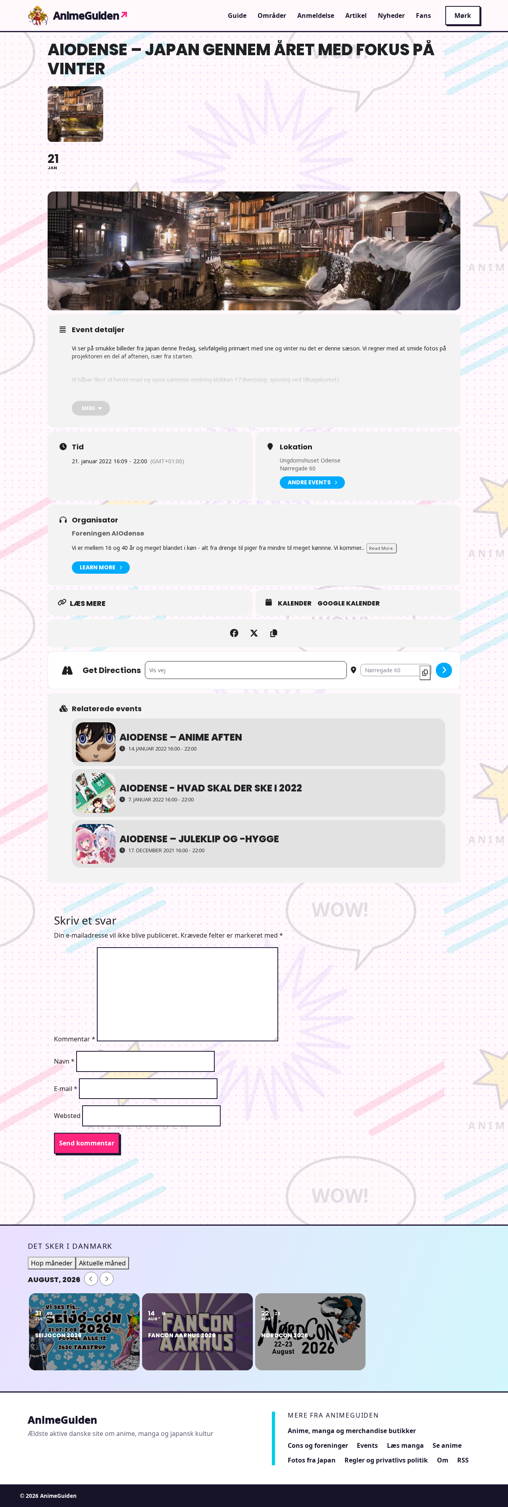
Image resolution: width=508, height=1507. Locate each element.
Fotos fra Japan (312, 1460)
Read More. (381, 548)
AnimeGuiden (91, 15)
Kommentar (74, 1039)
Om (442, 1460)
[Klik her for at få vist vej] (444, 670)
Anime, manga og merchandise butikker (352, 1430)
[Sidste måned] (91, 1279)
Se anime (447, 1445)
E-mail (65, 1088)
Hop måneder (52, 1263)
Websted (67, 1115)
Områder (272, 15)
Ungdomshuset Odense (310, 460)
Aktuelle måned (102, 1263)
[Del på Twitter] (254, 633)
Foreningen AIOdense (108, 533)
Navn (64, 1061)
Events (367, 1445)
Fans (423, 15)
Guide (237, 15)
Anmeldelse (315, 15)
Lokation (296, 447)
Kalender (295, 603)
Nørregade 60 (298, 468)
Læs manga (405, 1445)
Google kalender (349, 603)
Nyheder (391, 15)
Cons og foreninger (318, 1445)
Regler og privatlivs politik (386, 1460)
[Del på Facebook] (234, 633)
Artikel (356, 15)
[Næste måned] (107, 1279)
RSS (463, 1460)
